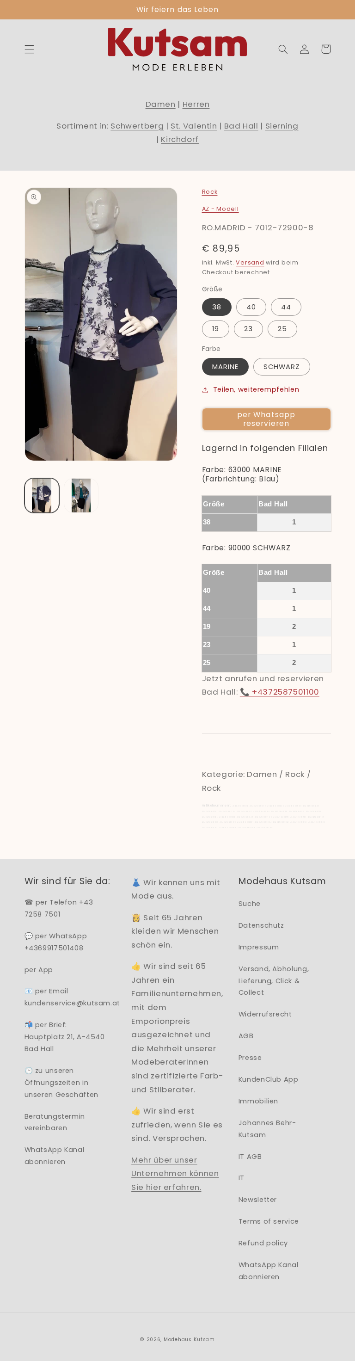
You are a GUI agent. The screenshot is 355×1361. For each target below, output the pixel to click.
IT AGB (250, 1156)
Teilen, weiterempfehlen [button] (256, 389)
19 (215, 328)
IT (242, 1177)
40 (251, 307)
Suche (250, 903)
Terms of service (269, 1221)
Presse (250, 1057)
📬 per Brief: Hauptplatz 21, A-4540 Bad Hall (64, 1036)
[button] (29, 49)
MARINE (225, 366)
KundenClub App (269, 1079)
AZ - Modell (220, 209)
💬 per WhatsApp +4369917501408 (55, 942)
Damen (161, 104)
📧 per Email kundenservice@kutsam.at (72, 997)
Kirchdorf (180, 139)
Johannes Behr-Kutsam (267, 1128)
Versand (250, 262)
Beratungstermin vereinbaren (54, 1122)
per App (38, 969)
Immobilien (258, 1101)
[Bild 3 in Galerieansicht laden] (81, 495)
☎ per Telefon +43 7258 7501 (58, 908)
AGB (246, 1036)
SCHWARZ (281, 366)
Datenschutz (261, 925)
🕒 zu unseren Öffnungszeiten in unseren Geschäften (61, 1082)
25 (282, 328)
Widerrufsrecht (265, 1014)
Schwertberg (137, 125)
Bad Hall (241, 125)
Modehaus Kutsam (189, 1339)
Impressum (259, 947)
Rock (210, 192)
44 (286, 307)
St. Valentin (194, 125)
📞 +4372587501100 (279, 691)
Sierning (282, 125)
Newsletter (258, 1199)
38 (216, 307)
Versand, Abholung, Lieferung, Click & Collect (274, 981)
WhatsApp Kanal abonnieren (54, 1155)
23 (248, 328)
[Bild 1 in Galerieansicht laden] (41, 495)
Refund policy (263, 1243)
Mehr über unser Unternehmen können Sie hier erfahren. (175, 1173)
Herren (196, 104)
